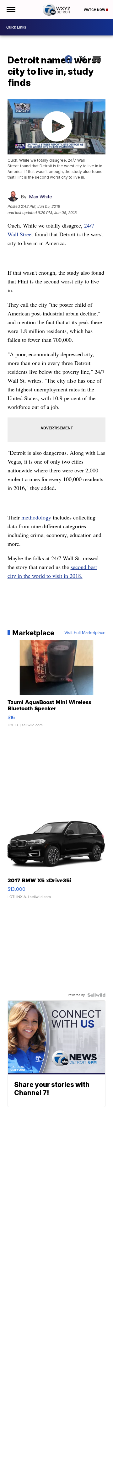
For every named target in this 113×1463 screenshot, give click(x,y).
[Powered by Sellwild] (96, 995)
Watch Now (95, 10)
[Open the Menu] (10, 9)
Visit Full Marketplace (84, 633)
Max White (40, 197)
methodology (36, 517)
